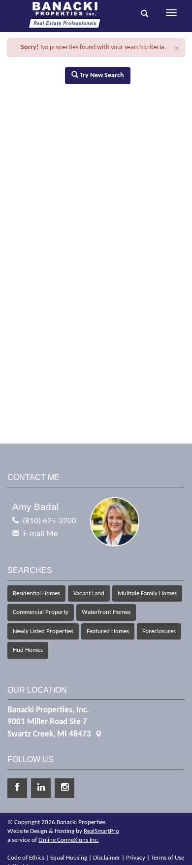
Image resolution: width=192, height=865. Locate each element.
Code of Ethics (25, 858)
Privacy (135, 858)
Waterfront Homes (106, 612)
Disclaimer (106, 858)
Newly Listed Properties (43, 631)
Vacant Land (88, 593)
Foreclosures (159, 631)
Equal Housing (68, 858)
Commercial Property (40, 612)
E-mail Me (40, 534)
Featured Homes (108, 631)
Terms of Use (167, 858)
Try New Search (101, 75)
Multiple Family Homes (147, 593)
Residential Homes (36, 593)
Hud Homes (28, 650)
